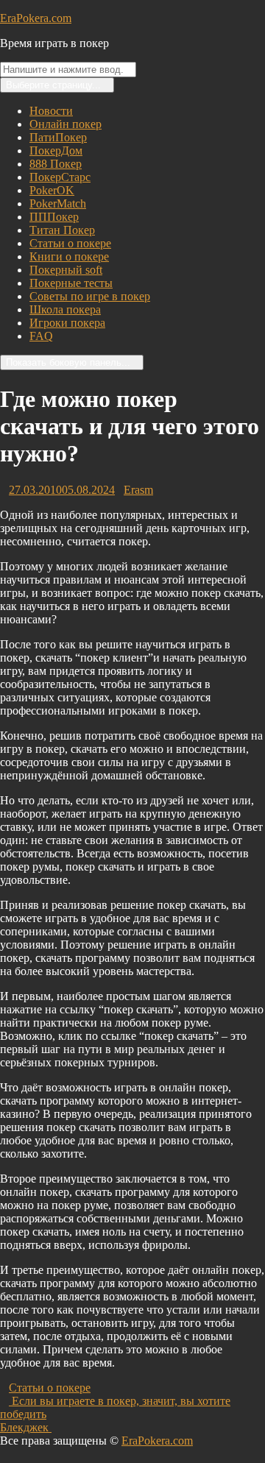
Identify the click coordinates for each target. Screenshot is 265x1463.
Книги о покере (69, 256)
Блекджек (30, 1427)
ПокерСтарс (60, 177)
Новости (51, 110)
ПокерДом (55, 150)
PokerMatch (57, 203)
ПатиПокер (58, 137)
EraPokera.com (35, 18)
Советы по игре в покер (89, 296)
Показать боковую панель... (68, 362)
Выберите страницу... (53, 85)
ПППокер (54, 216)
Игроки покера (67, 322)
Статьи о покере (70, 243)
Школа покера (65, 309)
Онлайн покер (65, 124)
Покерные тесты (71, 283)
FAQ (41, 336)
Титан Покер (62, 230)
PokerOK (51, 190)
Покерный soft (65, 269)
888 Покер (55, 163)
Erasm (138, 489)
